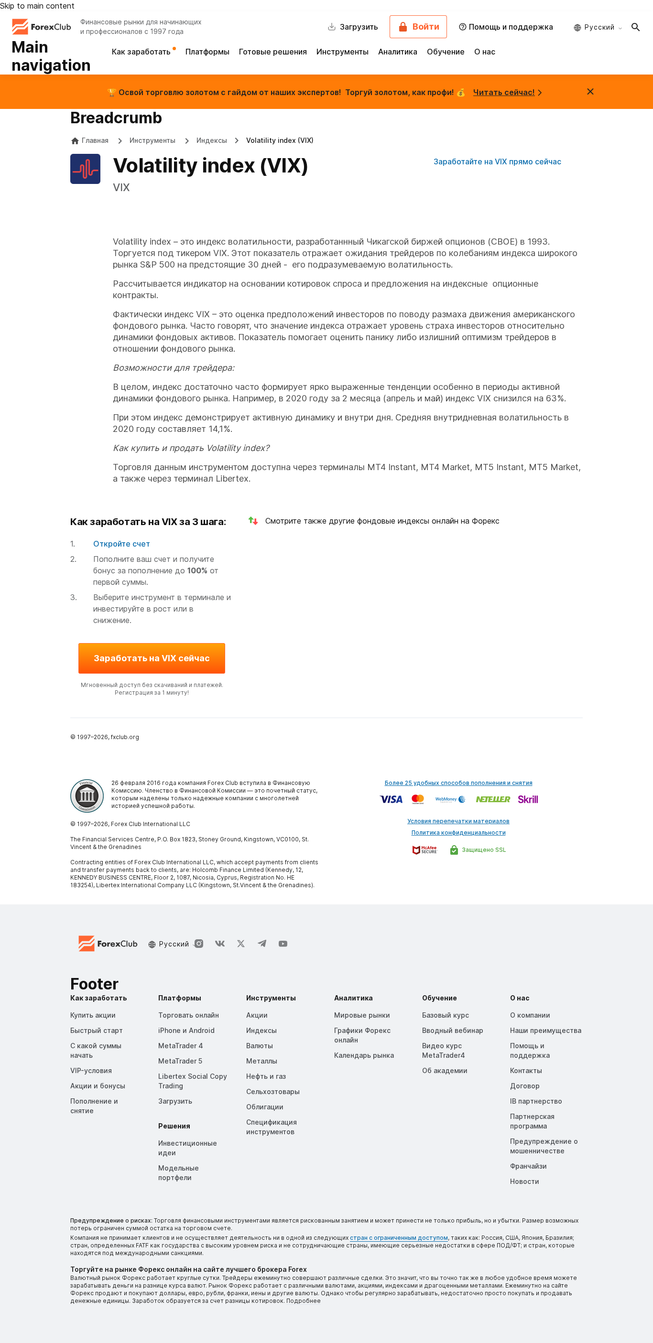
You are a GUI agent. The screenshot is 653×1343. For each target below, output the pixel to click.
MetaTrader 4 (180, 1046)
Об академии (445, 1070)
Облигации (264, 1107)
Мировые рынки (362, 1015)
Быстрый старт (96, 1030)
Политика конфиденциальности (459, 832)
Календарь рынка (364, 1055)
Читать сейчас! (504, 92)
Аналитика (397, 51)
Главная (95, 140)
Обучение (446, 51)
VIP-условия (91, 1070)
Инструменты (342, 51)
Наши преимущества (545, 1030)
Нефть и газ (266, 1076)
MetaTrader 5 (180, 1061)
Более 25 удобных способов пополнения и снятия (459, 782)
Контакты (526, 1070)
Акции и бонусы (97, 1086)
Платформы (207, 51)
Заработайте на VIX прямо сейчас (497, 161)
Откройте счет (121, 543)
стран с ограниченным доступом (399, 1237)
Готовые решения (273, 51)
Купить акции (93, 1015)
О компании (530, 1015)
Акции (257, 1015)
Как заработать (142, 51)
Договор (525, 1086)
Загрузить (175, 1101)
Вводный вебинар (452, 1030)
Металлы (261, 1061)
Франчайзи (528, 1166)
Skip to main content (37, 6)
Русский (600, 27)
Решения (174, 1126)
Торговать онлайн (188, 1015)
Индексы (211, 140)
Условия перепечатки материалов (458, 821)
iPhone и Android (186, 1030)
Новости (524, 1181)
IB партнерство (536, 1101)
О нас (484, 51)
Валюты (259, 1046)
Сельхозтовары (273, 1091)
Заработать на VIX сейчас (152, 658)
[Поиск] (635, 27)
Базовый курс (445, 1015)
